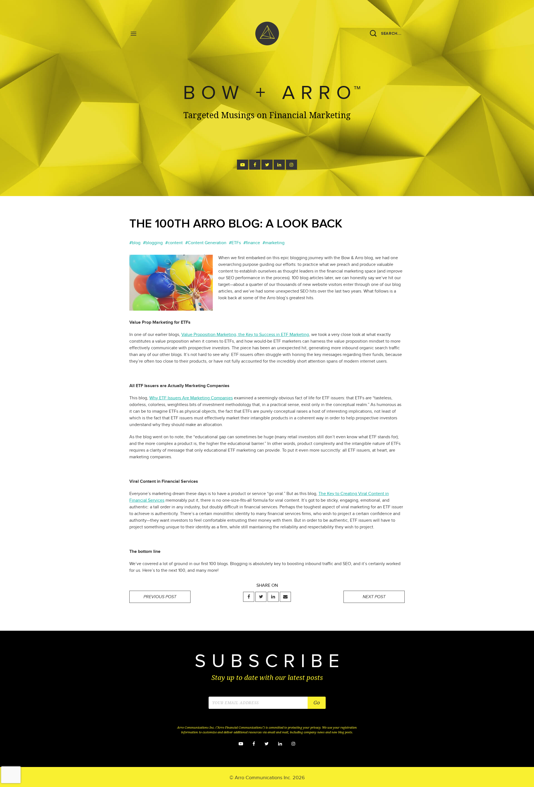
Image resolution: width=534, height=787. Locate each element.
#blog (134, 243)
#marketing (274, 243)
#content (174, 243)
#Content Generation (205, 243)
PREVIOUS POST (160, 597)
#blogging (153, 243)
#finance (251, 243)
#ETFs (235, 243)
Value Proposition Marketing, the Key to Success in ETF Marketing (245, 334)
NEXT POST (374, 597)
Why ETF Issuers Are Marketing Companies (191, 398)
